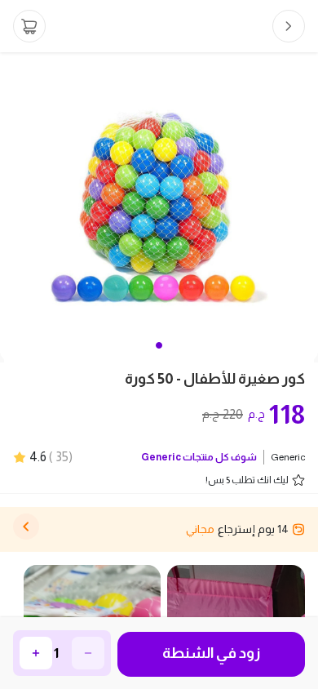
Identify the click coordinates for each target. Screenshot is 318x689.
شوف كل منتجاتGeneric (199, 457)
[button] (159, 345)
